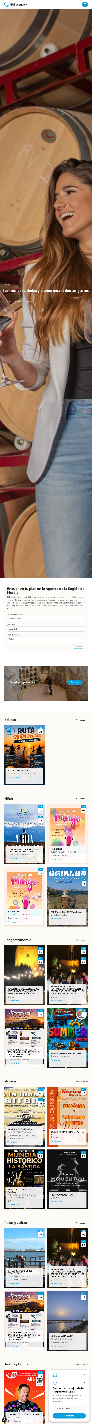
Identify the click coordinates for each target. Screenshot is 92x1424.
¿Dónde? (11, 625)
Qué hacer (18, 302)
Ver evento (12, 777)
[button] (4, 1419)
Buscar (79, 646)
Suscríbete (69, 1416)
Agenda (28, 302)
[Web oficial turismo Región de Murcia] (16, 4)
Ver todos (81, 720)
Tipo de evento (13, 635)
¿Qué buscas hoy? (15, 614)
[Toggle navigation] (85, 4)
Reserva (74, 682)
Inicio (8, 302)
